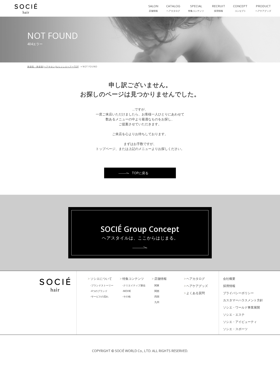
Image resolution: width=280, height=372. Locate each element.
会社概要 (229, 278)
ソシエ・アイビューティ (240, 322)
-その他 (126, 296)
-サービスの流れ (99, 296)
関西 (156, 291)
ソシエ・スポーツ (235, 329)
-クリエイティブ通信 (133, 285)
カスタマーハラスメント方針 (243, 300)
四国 (156, 296)
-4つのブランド (98, 291)
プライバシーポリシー (238, 293)
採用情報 (229, 286)
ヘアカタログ (195, 278)
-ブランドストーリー (101, 285)
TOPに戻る (140, 173)
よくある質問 (195, 293)
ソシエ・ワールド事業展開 (241, 307)
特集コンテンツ (133, 278)
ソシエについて (101, 278)
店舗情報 (160, 278)
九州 (156, 302)
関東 (156, 285)
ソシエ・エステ (234, 314)
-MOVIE (126, 291)
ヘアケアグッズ (197, 286)
